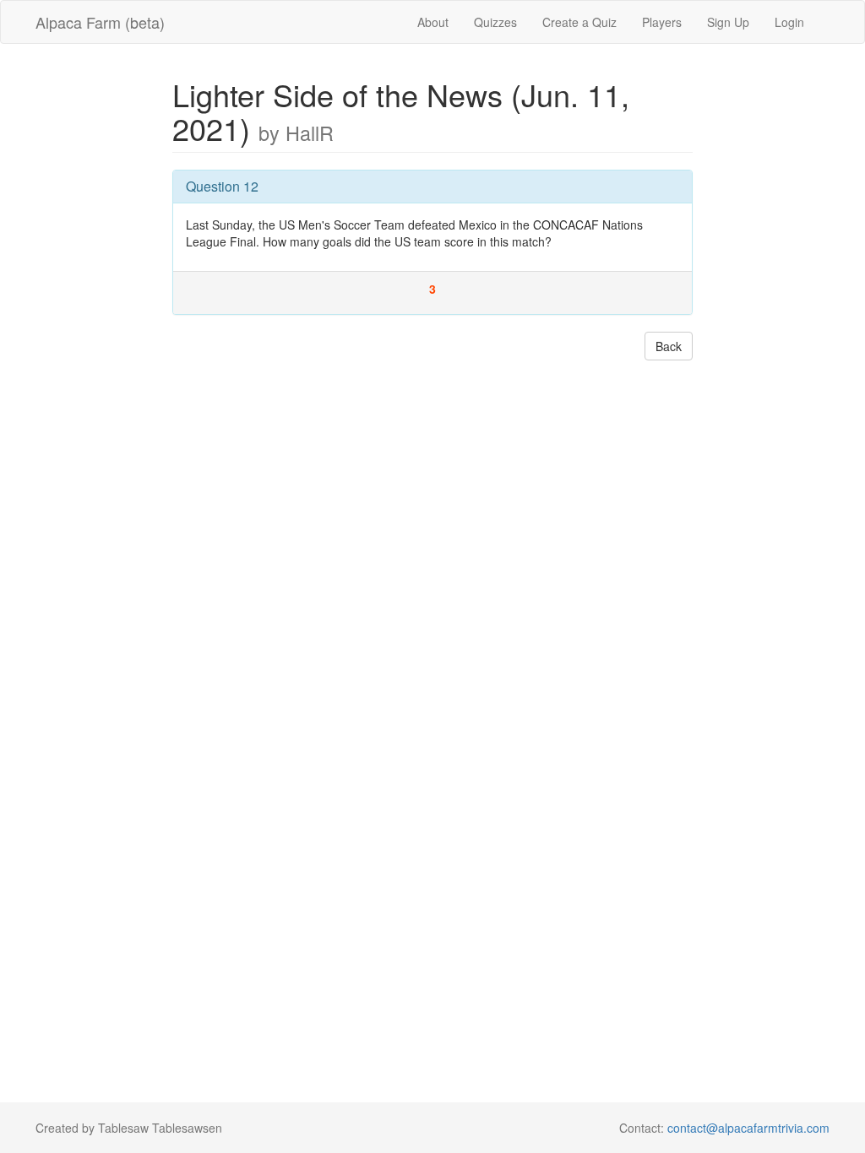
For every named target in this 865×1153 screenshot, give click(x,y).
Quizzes (495, 22)
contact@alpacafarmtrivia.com (748, 1127)
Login (789, 22)
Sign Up (728, 22)
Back (669, 346)
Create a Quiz (579, 22)
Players (662, 22)
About (433, 22)
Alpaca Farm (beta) (100, 22)
